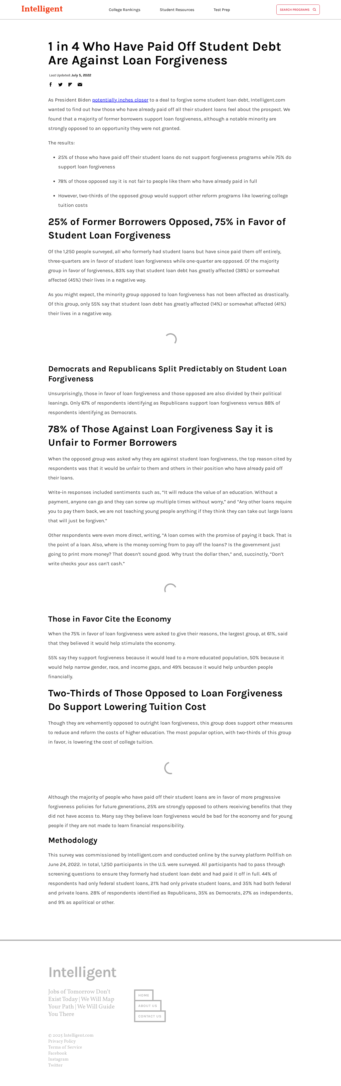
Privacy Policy (62, 1041)
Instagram (58, 1059)
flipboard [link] (70, 84)
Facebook (57, 1053)
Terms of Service (65, 1047)
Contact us (150, 1016)
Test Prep (222, 9)
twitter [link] (60, 84)
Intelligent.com (79, 1035)
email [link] (79, 84)
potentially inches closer (120, 100)
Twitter (55, 1065)
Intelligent (42, 9)
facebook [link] (50, 84)
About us (147, 1006)
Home (143, 995)
